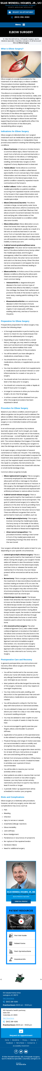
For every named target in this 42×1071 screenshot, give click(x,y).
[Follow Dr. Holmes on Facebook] (16, 1051)
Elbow (15, 43)
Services (36, 41)
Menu (18, 24)
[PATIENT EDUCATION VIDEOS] (21, 922)
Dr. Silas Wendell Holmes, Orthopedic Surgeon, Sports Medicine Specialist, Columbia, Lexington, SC (20, 40)
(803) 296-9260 (21, 17)
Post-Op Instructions (22, 951)
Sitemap (33, 1040)
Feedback (9, 1043)
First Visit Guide (20, 935)
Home (7, 1040)
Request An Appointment (22, 12)
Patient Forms (19, 943)
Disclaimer (15, 1040)
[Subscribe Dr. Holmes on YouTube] (26, 1051)
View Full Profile (21, 901)
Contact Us (31, 1043)
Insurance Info (20, 959)
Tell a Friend (20, 1043)
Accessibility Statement (21, 1046)
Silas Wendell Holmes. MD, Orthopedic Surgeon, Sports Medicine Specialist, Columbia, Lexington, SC (21, 1058)
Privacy (24, 1040)
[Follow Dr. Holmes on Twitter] (21, 1051)
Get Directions (8, 998)
